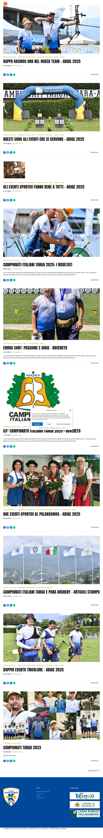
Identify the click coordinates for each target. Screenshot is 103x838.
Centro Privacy (40, 798)
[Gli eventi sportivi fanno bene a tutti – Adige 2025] (51, 170)
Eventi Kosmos (33, 343)
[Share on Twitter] (7, 74)
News (62, 57)
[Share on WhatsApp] (14, 74)
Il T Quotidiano (65, 510)
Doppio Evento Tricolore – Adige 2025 (33, 670)
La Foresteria (39, 793)
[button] (70, 410)
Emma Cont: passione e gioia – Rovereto (35, 348)
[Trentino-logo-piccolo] (85, 795)
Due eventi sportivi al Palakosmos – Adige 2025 (41, 514)
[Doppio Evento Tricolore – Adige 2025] (51, 638)
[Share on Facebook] (4, 74)
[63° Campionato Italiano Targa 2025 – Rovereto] (51, 397)
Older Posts (93, 771)
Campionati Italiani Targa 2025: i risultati (37, 265)
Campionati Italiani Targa (26, 57)
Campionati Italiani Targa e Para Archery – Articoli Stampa (51, 592)
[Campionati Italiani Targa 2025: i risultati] (51, 233)
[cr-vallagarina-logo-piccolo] (85, 813)
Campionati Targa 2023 (22, 748)
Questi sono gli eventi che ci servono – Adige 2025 (43, 139)
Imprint (63, 427)
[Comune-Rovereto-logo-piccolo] (85, 804)
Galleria (85, 3)
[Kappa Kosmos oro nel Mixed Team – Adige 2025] (51, 29)
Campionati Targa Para (44, 57)
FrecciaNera (62, 828)
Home (24, 3)
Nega (49, 424)
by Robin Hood (17, 65)
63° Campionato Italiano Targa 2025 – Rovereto (42, 431)
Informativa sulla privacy (55, 427)
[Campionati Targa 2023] (51, 715)
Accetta (37, 424)
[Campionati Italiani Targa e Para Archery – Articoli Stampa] (51, 560)
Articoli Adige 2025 (9, 57)
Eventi (56, 57)
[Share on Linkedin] (11, 74)
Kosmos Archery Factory (43, 791)
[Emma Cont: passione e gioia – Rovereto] (51, 314)
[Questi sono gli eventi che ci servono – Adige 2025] (51, 107)
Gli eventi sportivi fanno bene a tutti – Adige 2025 (43, 187)
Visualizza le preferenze (63, 424)
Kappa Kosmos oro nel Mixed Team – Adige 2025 (42, 61)
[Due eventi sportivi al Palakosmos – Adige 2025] (51, 480)
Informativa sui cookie (43, 427)
